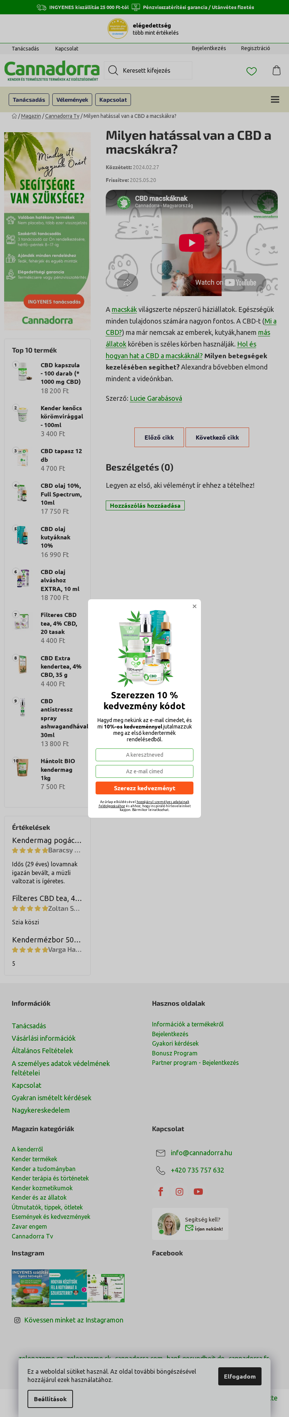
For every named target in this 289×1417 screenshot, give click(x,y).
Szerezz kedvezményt (144, 788)
